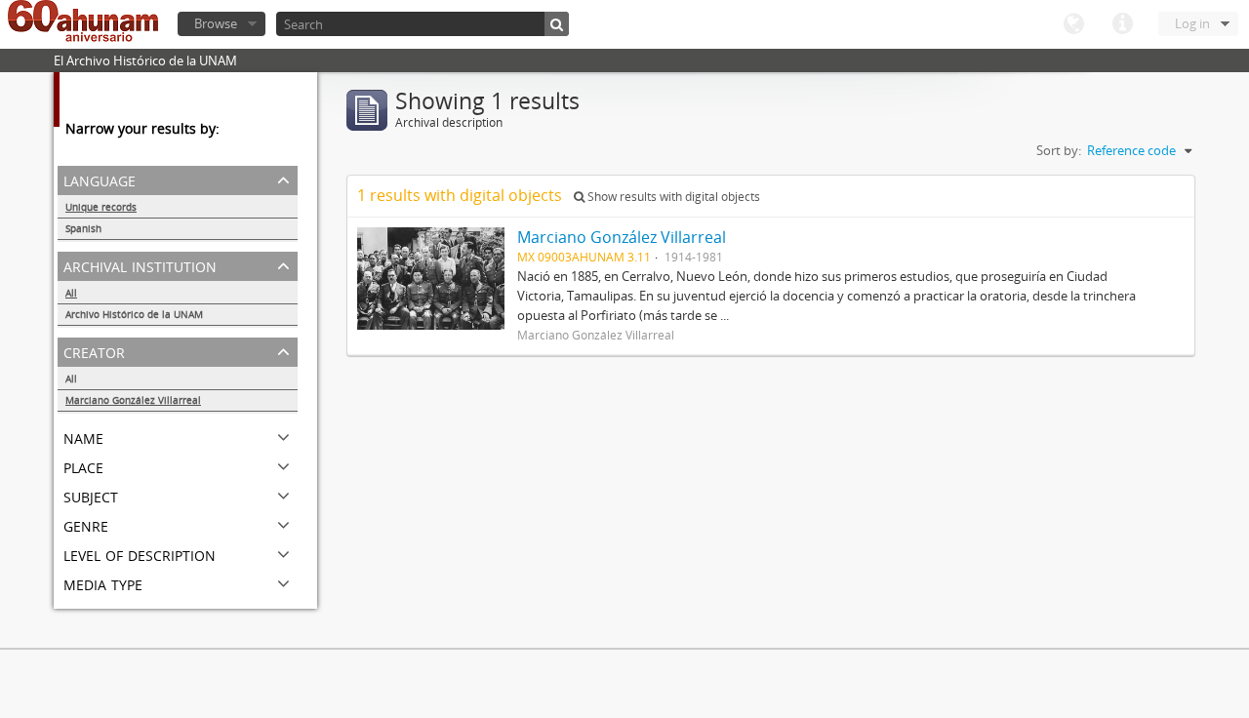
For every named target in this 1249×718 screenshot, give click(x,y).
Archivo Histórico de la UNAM (134, 314)
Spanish (83, 228)
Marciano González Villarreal (133, 400)
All (71, 292)
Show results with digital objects (672, 196)
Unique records (101, 207)
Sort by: (1058, 150)
